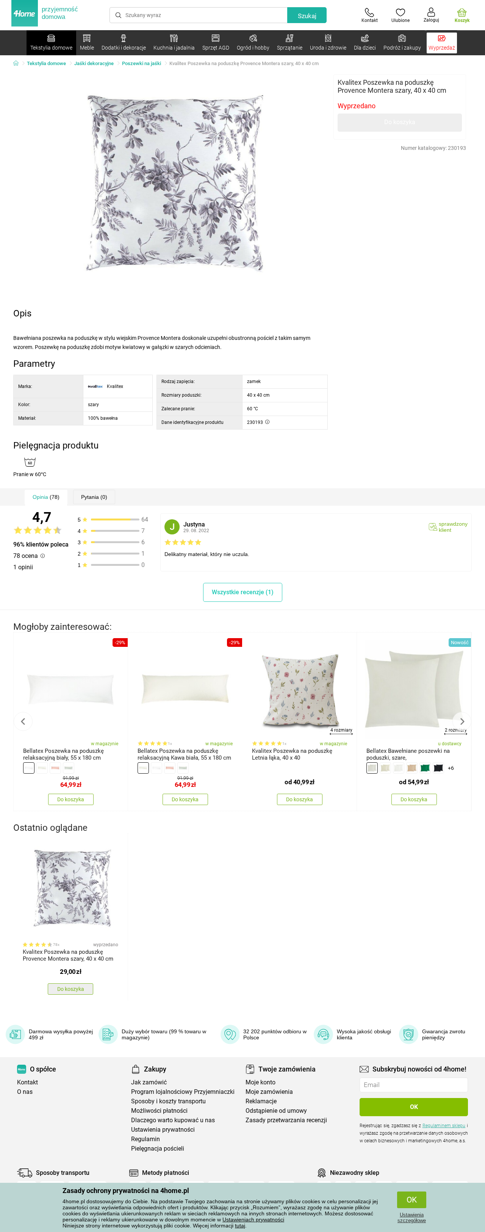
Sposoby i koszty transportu (168, 1101)
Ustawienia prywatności (163, 1129)
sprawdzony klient (453, 527)
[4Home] (18, 63)
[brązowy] (412, 768)
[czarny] (438, 768)
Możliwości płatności (159, 1111)
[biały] (28, 768)
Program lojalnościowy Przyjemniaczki (183, 1092)
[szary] (68, 768)
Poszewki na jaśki (141, 63)
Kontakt (27, 1082)
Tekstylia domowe (46, 63)
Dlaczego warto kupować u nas (173, 1120)
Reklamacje (261, 1101)
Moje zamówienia (269, 1092)
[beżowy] (42, 768)
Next (461, 721)
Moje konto (260, 1082)
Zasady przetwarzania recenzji (286, 1120)
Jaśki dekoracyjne (94, 63)
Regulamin (145, 1139)
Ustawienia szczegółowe (411, 1217)
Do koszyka (399, 122)
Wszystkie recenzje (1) (243, 592)
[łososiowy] (55, 768)
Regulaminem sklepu (444, 1125)
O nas (25, 1092)
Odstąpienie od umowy (276, 1111)
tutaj (240, 1226)
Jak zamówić (149, 1082)
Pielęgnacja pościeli (157, 1148)
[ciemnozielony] (425, 768)
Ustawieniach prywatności (253, 1219)
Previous (23, 721)
